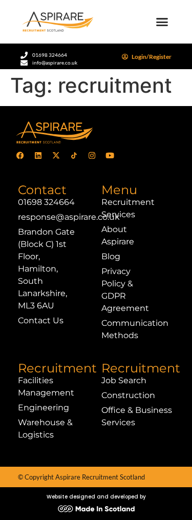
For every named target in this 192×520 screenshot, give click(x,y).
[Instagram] (91, 155)
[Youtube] (109, 155)
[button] (162, 22)
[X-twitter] (55, 155)
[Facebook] (20, 155)
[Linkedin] (38, 155)
